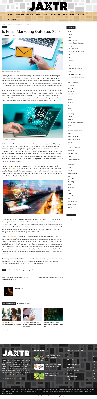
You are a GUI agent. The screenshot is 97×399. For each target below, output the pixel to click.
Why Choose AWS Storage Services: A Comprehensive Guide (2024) (53, 324)
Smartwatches (55, 14)
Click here (11, 168)
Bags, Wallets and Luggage (76, 43)
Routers (81, 14)
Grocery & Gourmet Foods (76, 122)
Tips (33, 270)
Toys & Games (72, 196)
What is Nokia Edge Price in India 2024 (51, 277)
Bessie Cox (6, 35)
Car (69, 66)
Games (70, 116)
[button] (92, 15)
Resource (71, 167)
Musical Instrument (74, 159)
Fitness (70, 105)
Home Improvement (74, 139)
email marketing (12, 237)
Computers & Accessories (24, 14)
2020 (69, 32)
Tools (69, 193)
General (70, 119)
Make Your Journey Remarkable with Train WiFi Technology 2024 (15, 278)
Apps (69, 37)
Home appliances (73, 136)
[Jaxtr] (48, 6)
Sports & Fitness (69, 14)
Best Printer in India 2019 (76, 51)
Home (10, 14)
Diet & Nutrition (73, 83)
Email (15, 270)
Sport (69, 176)
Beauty (70, 46)
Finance (70, 102)
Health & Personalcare (75, 131)
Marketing (21, 270)
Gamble (70, 111)
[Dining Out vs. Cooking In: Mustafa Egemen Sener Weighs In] (11, 314)
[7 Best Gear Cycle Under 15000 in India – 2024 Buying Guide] (39, 358)
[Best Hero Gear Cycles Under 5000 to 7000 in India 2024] (39, 367)
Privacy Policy (60, 396)
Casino (70, 71)
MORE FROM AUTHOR (24, 304)
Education (12, 19)
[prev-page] (3, 330)
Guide (69, 125)
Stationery (71, 182)
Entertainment (72, 94)
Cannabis (71, 63)
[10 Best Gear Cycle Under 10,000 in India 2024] (39, 376)
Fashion (70, 97)
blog (69, 57)
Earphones (71, 85)
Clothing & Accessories (75, 74)
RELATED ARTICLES (9, 304)
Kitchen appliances (74, 148)
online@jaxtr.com (15, 378)
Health (70, 128)
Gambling (71, 114)
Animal (70, 34)
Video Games (72, 204)
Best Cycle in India (73, 49)
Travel (70, 199)
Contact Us (36, 396)
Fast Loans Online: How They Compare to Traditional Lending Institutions (32, 324)
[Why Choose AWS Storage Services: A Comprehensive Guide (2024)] (53, 314)
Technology (71, 187)
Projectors (71, 165)
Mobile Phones (41, 14)
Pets (69, 162)
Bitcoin (70, 54)
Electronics (71, 91)
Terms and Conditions (47, 396)
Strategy (28, 270)
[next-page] (6, 330)
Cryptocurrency (72, 80)
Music (69, 156)
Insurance (71, 145)
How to (70, 142)
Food (69, 108)
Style (69, 184)
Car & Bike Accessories (75, 68)
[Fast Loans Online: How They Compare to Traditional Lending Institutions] (32, 314)
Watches (70, 207)
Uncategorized (72, 201)
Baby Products (72, 40)
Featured (70, 100)
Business (9, 24)
